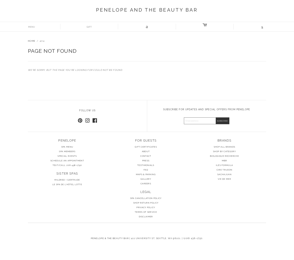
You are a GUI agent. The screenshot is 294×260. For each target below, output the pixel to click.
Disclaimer (146, 216)
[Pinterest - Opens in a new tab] (80, 120)
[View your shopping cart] (205, 26)
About (146, 151)
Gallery (146, 179)
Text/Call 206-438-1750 (67, 165)
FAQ (146, 170)
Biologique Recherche (224, 156)
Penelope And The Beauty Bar (147, 10)
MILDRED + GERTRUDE (67, 180)
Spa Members (67, 151)
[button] (262, 26)
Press (146, 160)
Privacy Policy (145, 207)
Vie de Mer (224, 179)
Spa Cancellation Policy (146, 198)
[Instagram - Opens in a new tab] (87, 120)
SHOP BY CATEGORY (224, 151)
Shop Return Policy (145, 203)
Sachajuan (224, 174)
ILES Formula (224, 165)
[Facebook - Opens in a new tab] (95, 120)
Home (31, 41)
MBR (224, 160)
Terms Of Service (146, 212)
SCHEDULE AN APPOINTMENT (67, 160)
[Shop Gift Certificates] (89, 26)
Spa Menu (67, 147)
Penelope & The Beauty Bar (110, 238)
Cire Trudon (224, 170)
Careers (146, 183)
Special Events (67, 156)
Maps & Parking (146, 174)
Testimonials (145, 165)
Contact (145, 156)
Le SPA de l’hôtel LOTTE (67, 184)
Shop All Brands (224, 147)
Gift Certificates (146, 147)
